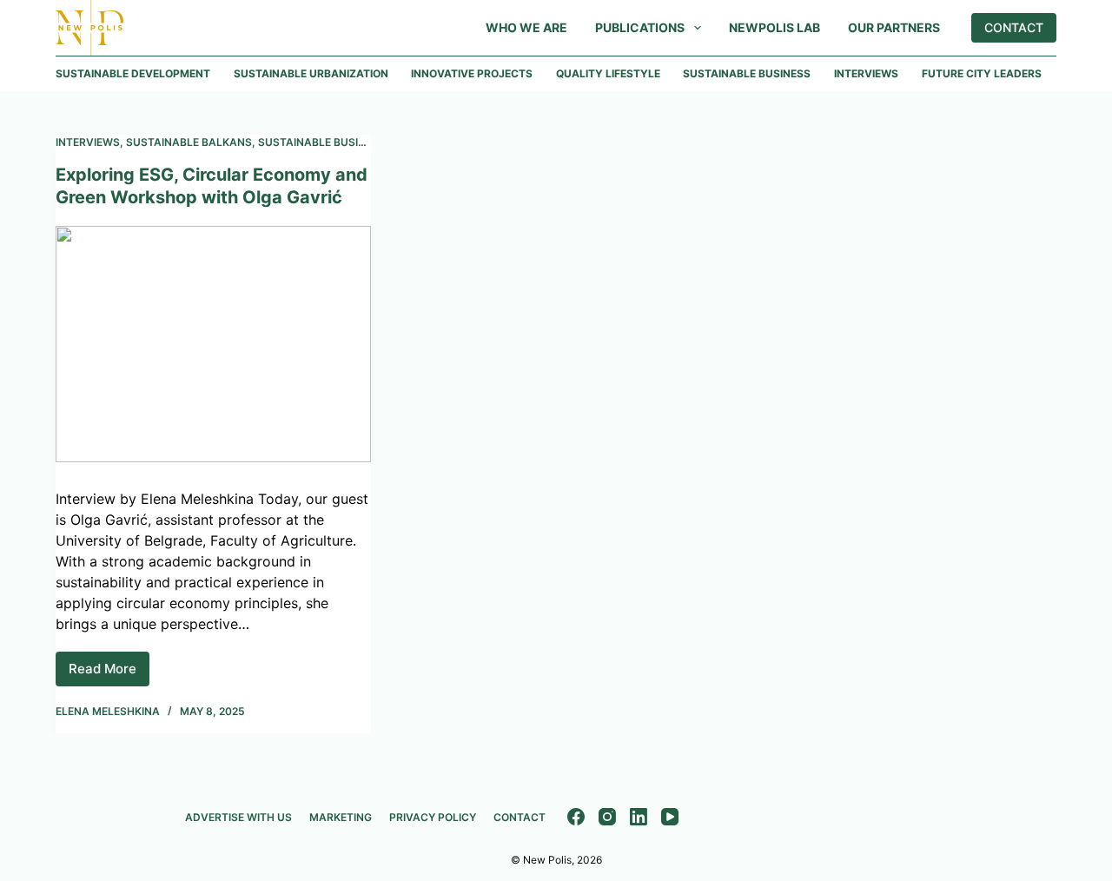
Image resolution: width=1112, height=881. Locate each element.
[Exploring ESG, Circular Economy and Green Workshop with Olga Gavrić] (213, 344)
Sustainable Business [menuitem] (747, 73)
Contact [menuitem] (519, 817)
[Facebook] (576, 816)
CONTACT (1013, 27)
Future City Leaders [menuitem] (982, 73)
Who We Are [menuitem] (526, 27)
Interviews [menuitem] (866, 73)
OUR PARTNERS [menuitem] (894, 27)
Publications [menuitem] (640, 27)
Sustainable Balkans (189, 142)
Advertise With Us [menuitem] (238, 817)
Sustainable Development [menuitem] (133, 73)
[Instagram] (607, 816)
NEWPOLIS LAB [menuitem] (774, 27)
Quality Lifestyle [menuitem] (608, 73)
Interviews (88, 142)
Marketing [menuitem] (340, 817)
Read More (109, 673)
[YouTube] (669, 816)
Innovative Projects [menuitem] (472, 73)
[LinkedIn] (638, 816)
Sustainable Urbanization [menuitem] (311, 73)
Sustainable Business (322, 142)
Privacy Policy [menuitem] (432, 817)
